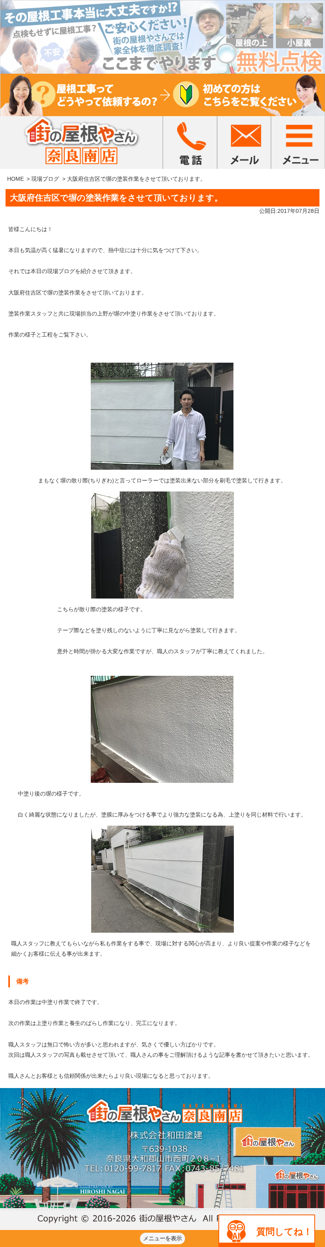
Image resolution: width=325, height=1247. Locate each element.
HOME (15, 179)
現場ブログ (45, 179)
